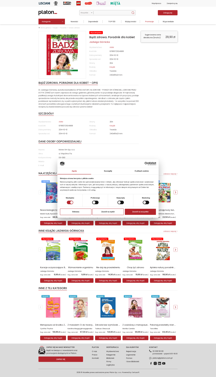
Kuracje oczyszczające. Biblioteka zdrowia (61, 267)
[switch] (95, 202)
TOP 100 (111, 21)
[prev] (40, 192)
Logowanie (130, 354)
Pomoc (129, 358)
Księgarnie (110, 354)
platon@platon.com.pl (162, 358)
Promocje (149, 21)
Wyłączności (130, 21)
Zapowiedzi (93, 21)
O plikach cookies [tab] (142, 171)
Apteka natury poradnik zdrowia (166, 267)
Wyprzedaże (168, 21)
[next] (175, 192)
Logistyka (110, 365)
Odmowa (75, 212)
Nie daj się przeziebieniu (108, 267)
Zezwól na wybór (108, 212)
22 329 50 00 (158, 351)
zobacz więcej (169, 174)
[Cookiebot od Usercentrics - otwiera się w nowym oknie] (146, 163)
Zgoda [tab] (74, 171)
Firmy (108, 361)
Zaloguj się (167, 12)
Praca (94, 354)
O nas (94, 351)
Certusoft (135, 372)
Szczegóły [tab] (108, 171)
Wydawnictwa (112, 351)
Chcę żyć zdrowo (135, 267)
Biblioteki (110, 358)
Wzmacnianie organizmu (80, 267)
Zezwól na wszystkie (140, 212)
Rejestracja (131, 351)
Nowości (74, 21)
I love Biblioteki (132, 361)
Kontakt (95, 358)
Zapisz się (60, 359)
